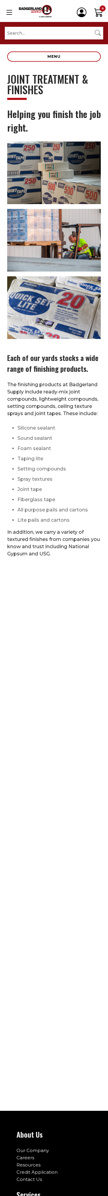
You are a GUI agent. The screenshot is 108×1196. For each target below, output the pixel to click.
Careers (25, 1157)
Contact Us (29, 1179)
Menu (54, 56)
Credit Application (37, 1172)
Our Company (32, 1150)
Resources (28, 1165)
